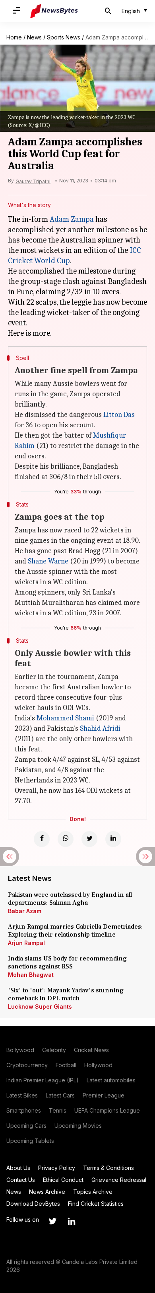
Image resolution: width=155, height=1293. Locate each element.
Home (14, 37)
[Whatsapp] (66, 839)
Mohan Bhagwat (31, 974)
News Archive (47, 1191)
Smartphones (23, 1110)
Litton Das (119, 415)
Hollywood (98, 1065)
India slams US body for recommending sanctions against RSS (67, 962)
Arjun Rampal (26, 942)
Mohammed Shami (65, 718)
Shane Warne (48, 561)
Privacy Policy (56, 1167)
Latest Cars (60, 1095)
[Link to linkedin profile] (71, 1221)
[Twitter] (89, 839)
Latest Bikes (22, 1095)
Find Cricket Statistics (96, 1203)
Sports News (63, 37)
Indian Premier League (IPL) (42, 1080)
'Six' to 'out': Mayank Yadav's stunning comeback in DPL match (66, 994)
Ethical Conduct (63, 1179)
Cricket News (91, 1050)
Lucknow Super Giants (40, 1006)
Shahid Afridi (100, 728)
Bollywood (20, 1050)
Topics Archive (92, 1191)
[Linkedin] (113, 839)
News (34, 37)
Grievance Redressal (118, 1179)
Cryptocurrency (27, 1065)
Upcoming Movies (78, 1125)
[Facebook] (42, 839)
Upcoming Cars (26, 1125)
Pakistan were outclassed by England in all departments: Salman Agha (70, 899)
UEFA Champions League (107, 1110)
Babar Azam (24, 911)
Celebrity (54, 1050)
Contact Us (20, 1179)
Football (66, 1065)
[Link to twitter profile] (52, 1221)
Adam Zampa (72, 219)
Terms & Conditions (108, 1167)
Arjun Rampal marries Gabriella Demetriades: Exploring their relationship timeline (75, 931)
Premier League (103, 1095)
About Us (18, 1167)
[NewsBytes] (54, 11)
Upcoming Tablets (30, 1140)
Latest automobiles (111, 1080)
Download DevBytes (33, 1203)
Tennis (57, 1110)
